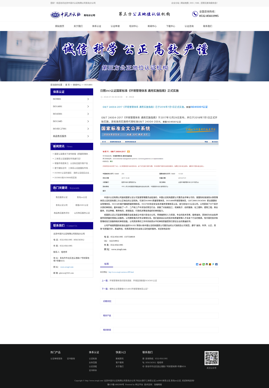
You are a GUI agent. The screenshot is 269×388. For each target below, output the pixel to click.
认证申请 (115, 26)
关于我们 (78, 26)
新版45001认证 (82, 205)
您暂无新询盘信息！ (210, 3)
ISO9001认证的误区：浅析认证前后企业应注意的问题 (73, 173)
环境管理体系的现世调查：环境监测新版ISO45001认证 (133, 281)
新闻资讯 (120, 359)
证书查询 (71, 359)
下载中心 (170, 26)
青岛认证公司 (62, 205)
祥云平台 (139, 385)
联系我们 (207, 26)
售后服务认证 (62, 197)
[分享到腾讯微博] (213, 264)
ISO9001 (57, 99)
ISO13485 (57, 121)
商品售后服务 (59, 136)
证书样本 (93, 370)
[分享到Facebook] (216, 264)
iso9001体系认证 (163, 381)
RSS (192, 3)
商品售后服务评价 (61, 213)
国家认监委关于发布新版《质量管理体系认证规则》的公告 (73, 154)
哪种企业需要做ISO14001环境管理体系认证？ (129, 289)
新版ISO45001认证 (172, 121)
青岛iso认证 (82, 197)
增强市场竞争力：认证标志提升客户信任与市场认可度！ (73, 163)
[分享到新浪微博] (200, 264)
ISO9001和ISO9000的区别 (66, 178)
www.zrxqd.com (66, 267)
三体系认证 (151, 381)
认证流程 (93, 366)
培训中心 (133, 26)
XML (197, 3)
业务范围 (93, 362)
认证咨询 (189, 26)
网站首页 (59, 26)
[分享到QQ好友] (207, 264)
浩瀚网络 (158, 385)
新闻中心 (152, 26)
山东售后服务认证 (82, 213)
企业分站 (175, 3)
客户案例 (120, 362)
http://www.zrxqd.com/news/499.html (121, 272)
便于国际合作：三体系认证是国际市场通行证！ (73, 168)
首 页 (67, 85)
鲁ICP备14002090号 (115, 385)
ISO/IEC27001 (59, 129)
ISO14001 (88, 85)
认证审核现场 (56, 359)
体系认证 (96, 26)
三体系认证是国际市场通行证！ (68, 159)
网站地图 (185, 3)
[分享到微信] (203, 264)
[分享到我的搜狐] (210, 264)
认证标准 (93, 359)
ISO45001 (57, 114)
